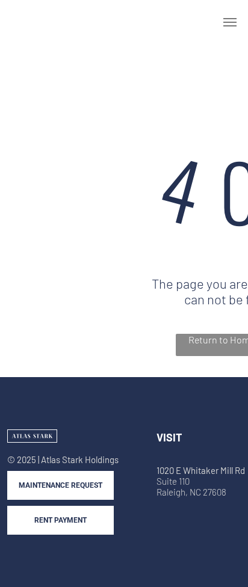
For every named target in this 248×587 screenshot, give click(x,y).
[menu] (230, 22)
